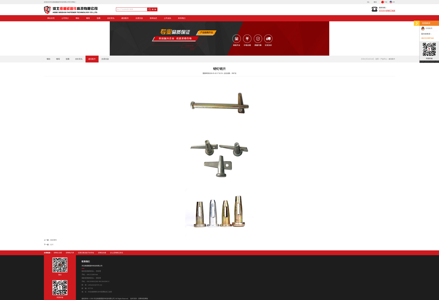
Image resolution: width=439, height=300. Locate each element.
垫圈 (98, 18)
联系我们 (181, 18)
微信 (375, 2)
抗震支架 (139, 18)
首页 (377, 59)
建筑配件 (125, 18)
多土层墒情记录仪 (116, 253)
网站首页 (51, 18)
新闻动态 (153, 18)
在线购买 (428, 28)
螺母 (88, 18)
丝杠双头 (111, 18)
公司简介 (65, 18)
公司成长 (167, 18)
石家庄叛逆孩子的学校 (86, 253)
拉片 (52, 244)
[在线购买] (417, 23)
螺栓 (77, 18)
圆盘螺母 (53, 240)
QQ (368, 2)
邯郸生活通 (58, 253)
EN (394, 2)
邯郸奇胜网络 (143, 298)
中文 (385, 2)
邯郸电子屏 (70, 253)
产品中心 (383, 59)
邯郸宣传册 (102, 253)
